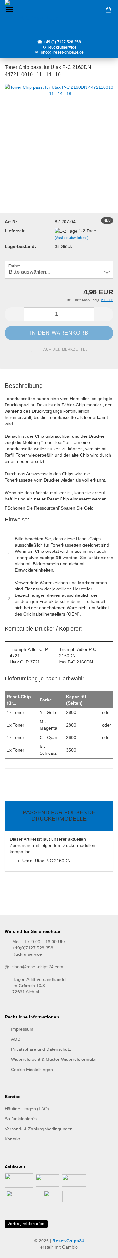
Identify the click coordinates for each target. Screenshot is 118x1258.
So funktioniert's (21, 1118)
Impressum (22, 1029)
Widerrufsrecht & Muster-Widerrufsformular (54, 1059)
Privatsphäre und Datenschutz (41, 1049)
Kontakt (12, 1138)
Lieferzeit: (15, 230)
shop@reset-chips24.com (37, 966)
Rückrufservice (27, 954)
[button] (14, 314)
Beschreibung (24, 385)
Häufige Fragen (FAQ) (27, 1108)
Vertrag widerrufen (26, 1224)
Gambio (70, 1247)
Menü (9, 9)
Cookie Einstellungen (32, 1069)
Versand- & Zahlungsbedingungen (39, 1128)
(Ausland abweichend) (72, 238)
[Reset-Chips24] (59, 18)
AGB (15, 1039)
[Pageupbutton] (100, 1248)
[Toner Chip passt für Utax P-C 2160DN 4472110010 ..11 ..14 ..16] (59, 137)
